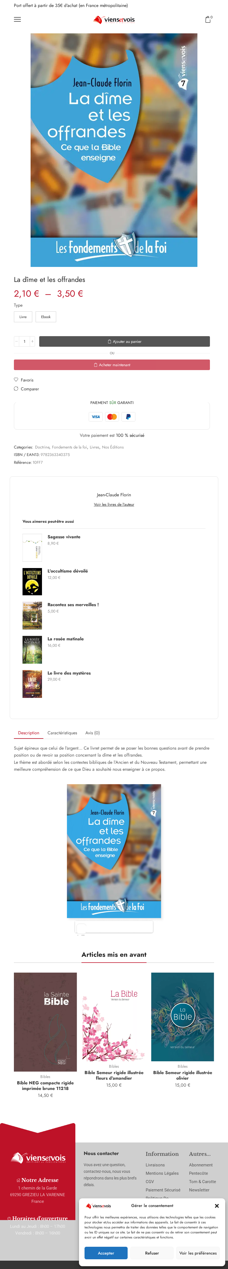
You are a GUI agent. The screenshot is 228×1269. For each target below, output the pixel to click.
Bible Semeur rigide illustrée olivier (182, 1075)
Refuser (152, 1253)
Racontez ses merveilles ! (73, 605)
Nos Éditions (113, 447)
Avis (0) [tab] (92, 733)
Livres (94, 447)
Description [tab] (28, 733)
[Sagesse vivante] (32, 548)
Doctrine (42, 447)
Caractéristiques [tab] (62, 733)
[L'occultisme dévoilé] (32, 581)
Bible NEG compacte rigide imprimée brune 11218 (45, 1085)
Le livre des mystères (69, 673)
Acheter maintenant (114, 365)
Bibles (45, 1076)
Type (18, 305)
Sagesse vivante (64, 537)
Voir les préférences (198, 1253)
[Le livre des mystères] (32, 684)
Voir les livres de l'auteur (114, 504)
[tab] (28, 733)
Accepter (106, 1253)
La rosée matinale (66, 639)
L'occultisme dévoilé (68, 571)
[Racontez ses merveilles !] (32, 615)
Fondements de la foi (69, 447)
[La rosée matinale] (32, 650)
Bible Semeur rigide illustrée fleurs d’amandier (114, 1075)
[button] (217, 1206)
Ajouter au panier (127, 341)
